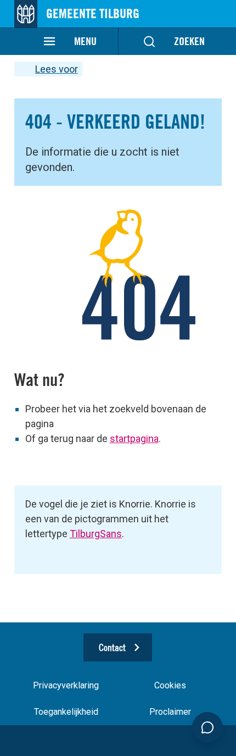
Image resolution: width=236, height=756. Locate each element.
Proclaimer (170, 712)
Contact (112, 647)
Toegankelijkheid (66, 712)
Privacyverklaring (66, 685)
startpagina (134, 438)
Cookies (170, 685)
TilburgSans (96, 533)
